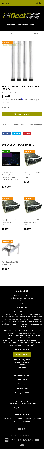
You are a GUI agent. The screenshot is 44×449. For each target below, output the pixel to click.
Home (4, 34)
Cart (40, 3)
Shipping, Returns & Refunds (22, 298)
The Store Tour (22, 301)
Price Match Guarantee (22, 295)
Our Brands (22, 304)
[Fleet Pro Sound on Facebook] (19, 429)
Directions (23, 354)
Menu (7, 3)
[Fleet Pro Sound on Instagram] (23, 429)
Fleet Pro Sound (23, 435)
